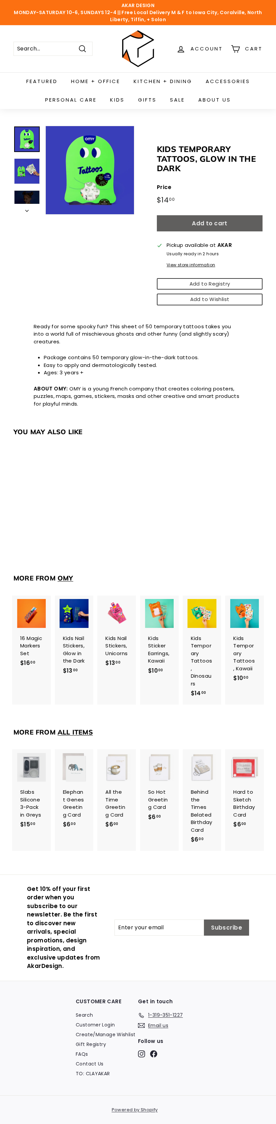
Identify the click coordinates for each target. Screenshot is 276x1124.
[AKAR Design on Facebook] (153, 1054)
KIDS (117, 99)
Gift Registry (91, 1044)
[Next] (26, 209)
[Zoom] (90, 170)
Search (84, 1015)
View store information (191, 265)
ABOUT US (214, 99)
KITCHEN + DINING (163, 81)
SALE (177, 99)
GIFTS (147, 99)
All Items (75, 732)
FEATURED (42, 81)
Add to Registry (209, 283)
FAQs (82, 1054)
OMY (65, 578)
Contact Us (90, 1063)
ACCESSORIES (228, 81)
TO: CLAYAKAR (93, 1073)
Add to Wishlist (210, 299)
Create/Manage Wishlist (105, 1034)
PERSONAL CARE (71, 99)
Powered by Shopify (135, 1110)
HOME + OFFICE (95, 81)
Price (164, 187)
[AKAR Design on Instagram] (141, 1054)
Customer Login (95, 1024)
